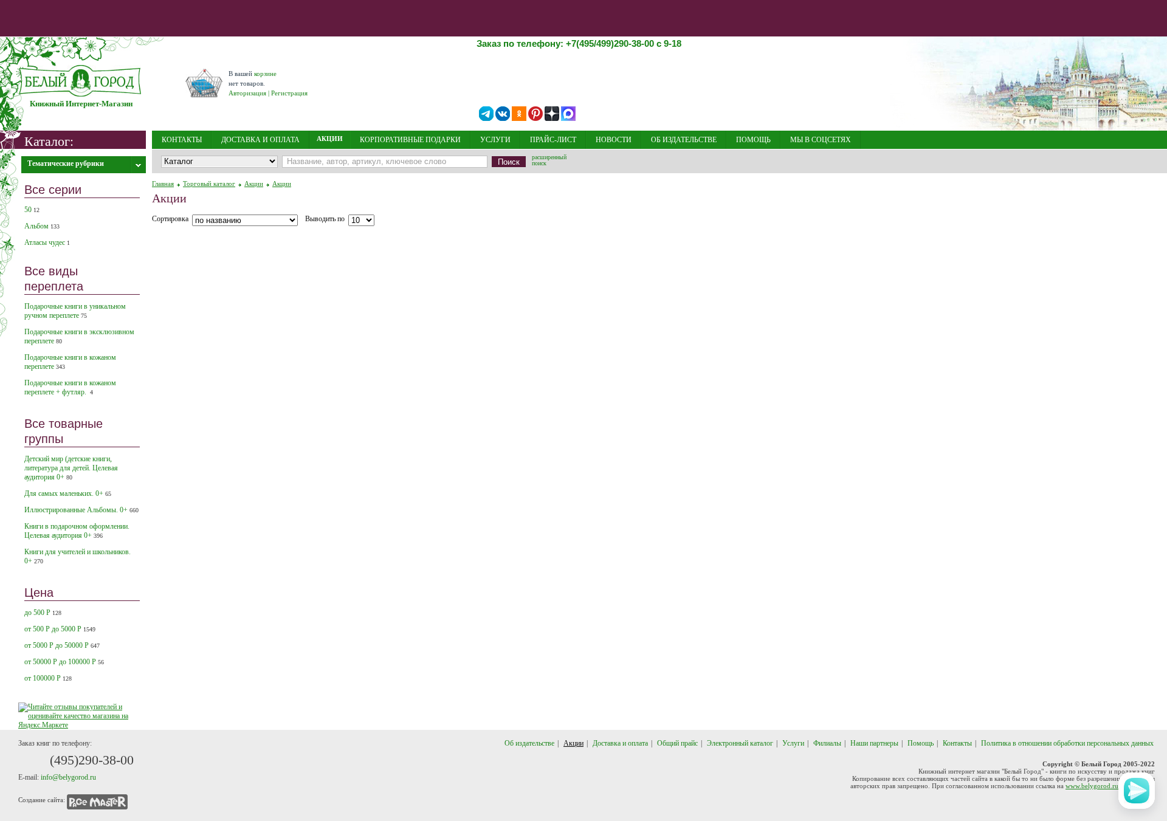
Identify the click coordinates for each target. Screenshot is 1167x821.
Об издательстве (529, 743)
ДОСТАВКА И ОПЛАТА (260, 140)
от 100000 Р (48, 678)
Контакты (957, 743)
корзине (265, 73)
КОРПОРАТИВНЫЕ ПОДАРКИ (410, 140)
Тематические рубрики (65, 163)
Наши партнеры (874, 743)
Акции (253, 183)
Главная (163, 183)
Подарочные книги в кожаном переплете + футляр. (70, 387)
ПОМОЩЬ (753, 140)
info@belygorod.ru (68, 777)
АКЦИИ (330, 138)
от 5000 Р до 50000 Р (62, 645)
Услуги (793, 743)
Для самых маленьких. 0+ (67, 493)
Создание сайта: (41, 799)
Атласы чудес (47, 242)
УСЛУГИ (495, 140)
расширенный (549, 161)
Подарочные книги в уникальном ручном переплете (75, 311)
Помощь (920, 743)
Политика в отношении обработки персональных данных (1067, 743)
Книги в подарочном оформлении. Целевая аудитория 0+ (76, 531)
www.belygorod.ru (1091, 785)
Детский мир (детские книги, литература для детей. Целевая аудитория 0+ (71, 468)
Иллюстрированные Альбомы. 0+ (81, 510)
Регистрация (289, 93)
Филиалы (827, 743)
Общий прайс (677, 743)
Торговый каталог (209, 183)
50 (32, 209)
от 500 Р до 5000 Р (59, 629)
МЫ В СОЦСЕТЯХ (820, 140)
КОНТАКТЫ (182, 140)
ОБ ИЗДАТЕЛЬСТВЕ (684, 140)
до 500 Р (42, 612)
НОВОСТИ (614, 140)
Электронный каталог (740, 743)
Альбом (42, 226)
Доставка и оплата (620, 743)
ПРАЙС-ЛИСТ (553, 140)
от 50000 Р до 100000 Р (64, 662)
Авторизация (247, 93)
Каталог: (49, 140)
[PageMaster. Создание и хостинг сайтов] (97, 799)
